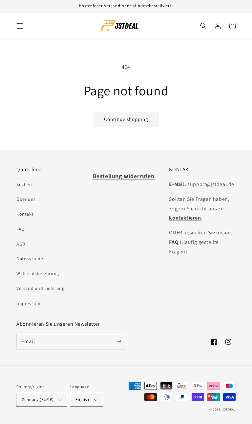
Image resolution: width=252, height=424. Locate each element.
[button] (19, 26)
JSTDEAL (229, 409)
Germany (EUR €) (37, 399)
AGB (20, 244)
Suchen (24, 184)
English (82, 399)
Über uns (26, 199)
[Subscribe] (119, 341)
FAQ (20, 229)
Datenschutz (29, 259)
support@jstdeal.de (210, 184)
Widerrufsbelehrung (37, 273)
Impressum (28, 303)
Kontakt (24, 214)
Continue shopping (126, 119)
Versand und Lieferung (40, 288)
